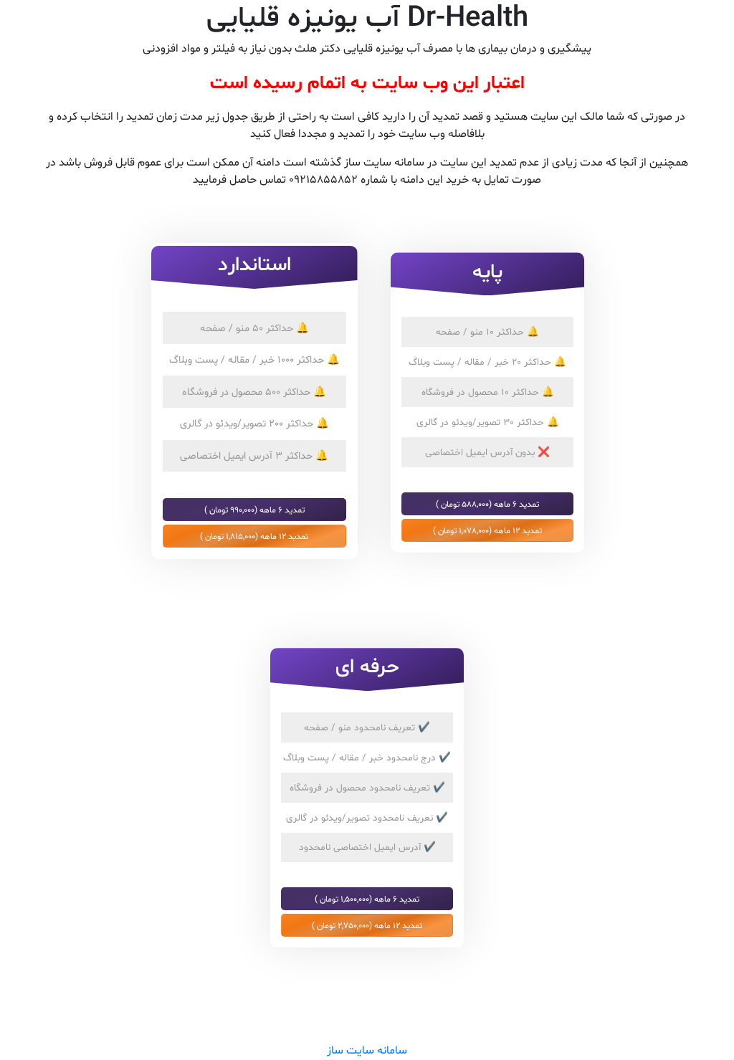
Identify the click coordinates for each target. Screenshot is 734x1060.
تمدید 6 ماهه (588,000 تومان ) (487, 504)
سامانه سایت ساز (367, 1050)
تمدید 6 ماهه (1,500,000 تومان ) (367, 899)
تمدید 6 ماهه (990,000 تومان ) (254, 509)
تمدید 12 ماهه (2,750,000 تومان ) (367, 925)
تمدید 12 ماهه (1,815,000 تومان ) (254, 536)
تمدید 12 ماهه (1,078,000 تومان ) (487, 530)
